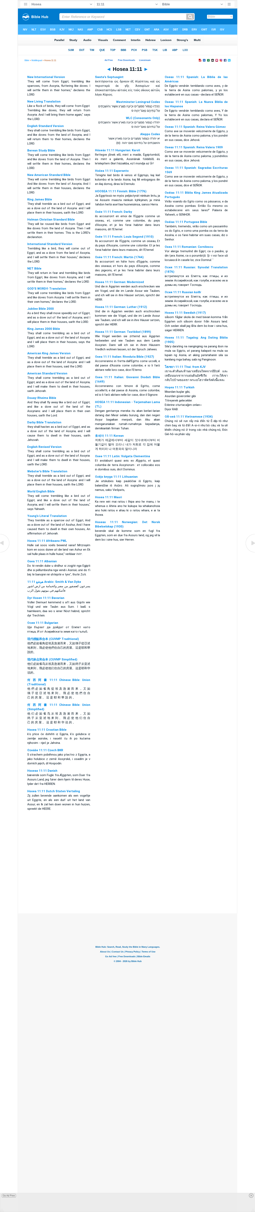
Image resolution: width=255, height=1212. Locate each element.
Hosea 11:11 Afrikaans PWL (47, 541)
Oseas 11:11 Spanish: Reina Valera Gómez (195, 127)
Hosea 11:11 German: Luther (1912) (121, 307)
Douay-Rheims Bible (41, 398)
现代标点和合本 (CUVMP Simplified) (52, 659)
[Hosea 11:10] (5, 552)
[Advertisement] (127, 889)
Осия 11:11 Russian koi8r (183, 292)
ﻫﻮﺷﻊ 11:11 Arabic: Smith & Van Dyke (54, 582)
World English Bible (41, 491)
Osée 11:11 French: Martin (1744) (119, 257)
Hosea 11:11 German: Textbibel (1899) (123, 332)
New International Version (46, 77)
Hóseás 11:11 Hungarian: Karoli (117, 150)
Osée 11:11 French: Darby (113, 212)
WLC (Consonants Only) (143, 118)
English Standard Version (45, 126)
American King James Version (49, 353)
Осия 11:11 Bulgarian (42, 623)
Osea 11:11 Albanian (42, 561)
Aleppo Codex (150, 134)
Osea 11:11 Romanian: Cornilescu (189, 247)
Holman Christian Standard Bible (51, 219)
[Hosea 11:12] (250, 552)
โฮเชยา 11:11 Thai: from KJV (185, 367)
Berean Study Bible (41, 150)
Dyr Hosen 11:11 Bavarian (45, 598)
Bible (27, 60)
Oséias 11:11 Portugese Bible (186, 222)
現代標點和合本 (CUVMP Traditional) (53, 639)
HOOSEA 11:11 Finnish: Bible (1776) (120, 191)
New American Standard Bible (49, 175)
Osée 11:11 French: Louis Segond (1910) (124, 236)
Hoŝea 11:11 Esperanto (112, 171)
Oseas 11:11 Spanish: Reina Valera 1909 (194, 147)
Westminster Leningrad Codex (138, 102)
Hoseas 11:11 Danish (42, 771)
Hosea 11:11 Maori (108, 497)
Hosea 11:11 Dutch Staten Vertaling (53, 791)
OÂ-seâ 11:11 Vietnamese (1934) (189, 416)
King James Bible (39, 199)
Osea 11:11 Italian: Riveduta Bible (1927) (124, 356)
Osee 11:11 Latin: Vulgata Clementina (122, 456)
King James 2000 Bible (43, 329)
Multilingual (36, 60)
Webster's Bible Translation (47, 471)
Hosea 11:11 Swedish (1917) (185, 312)
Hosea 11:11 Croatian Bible (47, 729)
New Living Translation (44, 101)
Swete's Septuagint (109, 77)
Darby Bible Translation (44, 422)
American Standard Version (47, 373)
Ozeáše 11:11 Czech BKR (45, 750)
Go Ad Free (9, 1195)
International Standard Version (49, 244)
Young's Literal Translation (47, 516)
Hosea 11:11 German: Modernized (119, 282)
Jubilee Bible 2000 (40, 309)
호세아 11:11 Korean (109, 436)
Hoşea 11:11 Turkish (179, 387)
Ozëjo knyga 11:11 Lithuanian (116, 477)
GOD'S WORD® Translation (46, 288)
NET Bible (34, 268)
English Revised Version (44, 447)
